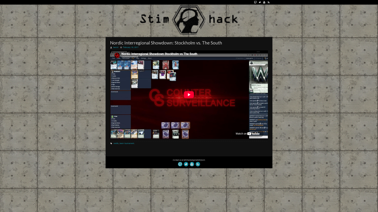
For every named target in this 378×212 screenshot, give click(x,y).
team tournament (127, 143)
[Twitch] (255, 2)
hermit (115, 47)
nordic (116, 143)
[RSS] (269, 2)
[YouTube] (264, 2)
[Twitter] (260, 2)
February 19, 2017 (131, 47)
